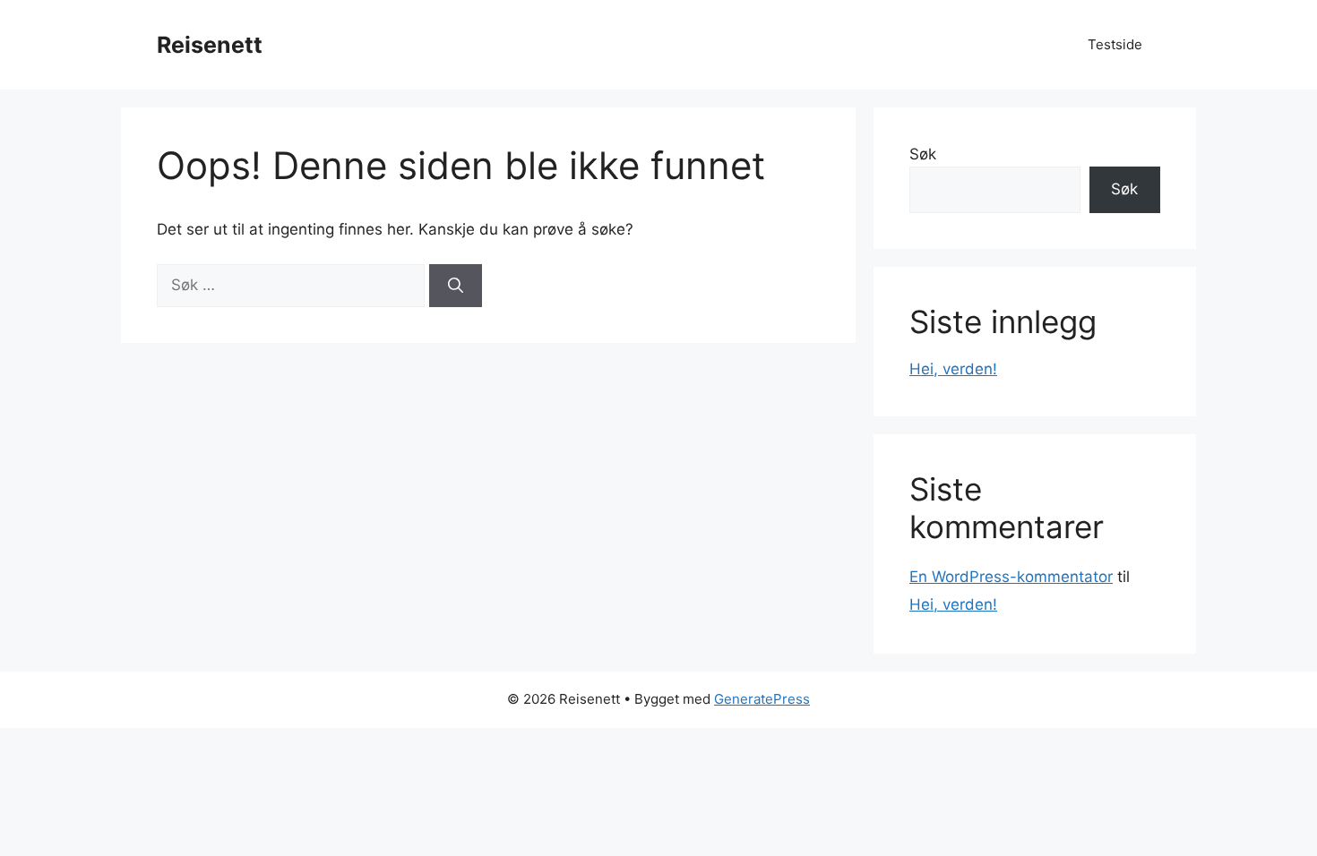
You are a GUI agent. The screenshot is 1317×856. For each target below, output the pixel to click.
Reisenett (210, 44)
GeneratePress (762, 698)
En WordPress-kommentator (1011, 577)
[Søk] (455, 285)
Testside (1115, 44)
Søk (922, 154)
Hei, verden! (953, 369)
